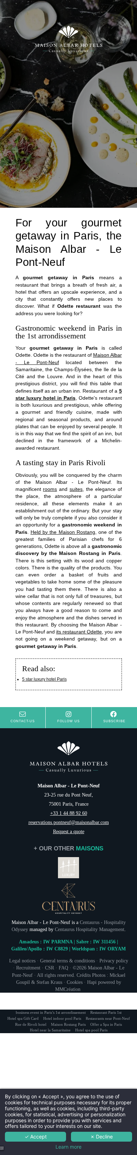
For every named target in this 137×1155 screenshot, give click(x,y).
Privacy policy (113, 960)
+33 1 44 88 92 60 (68, 813)
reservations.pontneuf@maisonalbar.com (68, 822)
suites (76, 489)
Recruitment (28, 967)
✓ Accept (36, 1137)
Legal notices (22, 960)
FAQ (63, 967)
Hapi (92, 982)
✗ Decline (101, 1137)
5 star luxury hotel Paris (44, 679)
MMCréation (68, 989)
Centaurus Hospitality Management (89, 929)
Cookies (75, 982)
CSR (49, 967)
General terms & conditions (67, 960)
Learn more (68, 1147)
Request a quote (68, 831)
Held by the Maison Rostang (63, 532)
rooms (50, 489)
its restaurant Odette (79, 632)
